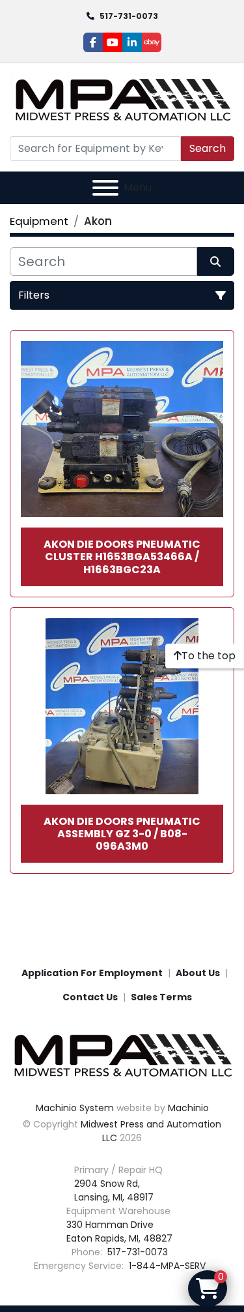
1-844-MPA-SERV (166, 1265)
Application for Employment (92, 972)
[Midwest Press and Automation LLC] (122, 1055)
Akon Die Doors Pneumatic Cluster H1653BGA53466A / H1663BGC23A (122, 556)
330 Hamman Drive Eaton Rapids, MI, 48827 (119, 1231)
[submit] (216, 261)
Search (207, 148)
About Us (198, 972)
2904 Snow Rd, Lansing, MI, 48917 (114, 1190)
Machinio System (75, 1107)
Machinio (188, 1107)
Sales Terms (161, 997)
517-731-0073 (129, 16)
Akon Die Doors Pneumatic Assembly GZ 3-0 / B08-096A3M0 (122, 834)
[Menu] (105, 187)
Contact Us (90, 997)
